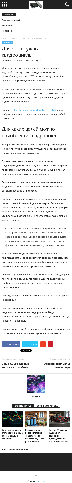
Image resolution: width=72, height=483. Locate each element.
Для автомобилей (11, 20)
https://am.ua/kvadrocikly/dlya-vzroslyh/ (34, 110)
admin (8, 60)
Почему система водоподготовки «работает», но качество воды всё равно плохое (34, 435)
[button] (66, 5)
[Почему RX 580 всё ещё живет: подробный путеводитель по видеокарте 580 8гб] (59, 419)
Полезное (7, 31)
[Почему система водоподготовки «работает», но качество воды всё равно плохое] (36, 419)
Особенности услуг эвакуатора (57, 365)
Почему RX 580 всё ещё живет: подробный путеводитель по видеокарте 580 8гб (58, 435)
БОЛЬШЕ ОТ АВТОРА (47, 406)
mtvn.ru (41, 481)
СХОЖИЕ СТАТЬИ (23, 406)
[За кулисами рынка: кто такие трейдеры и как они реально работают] (12, 419)
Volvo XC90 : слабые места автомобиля (15, 365)
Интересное (8, 25)
